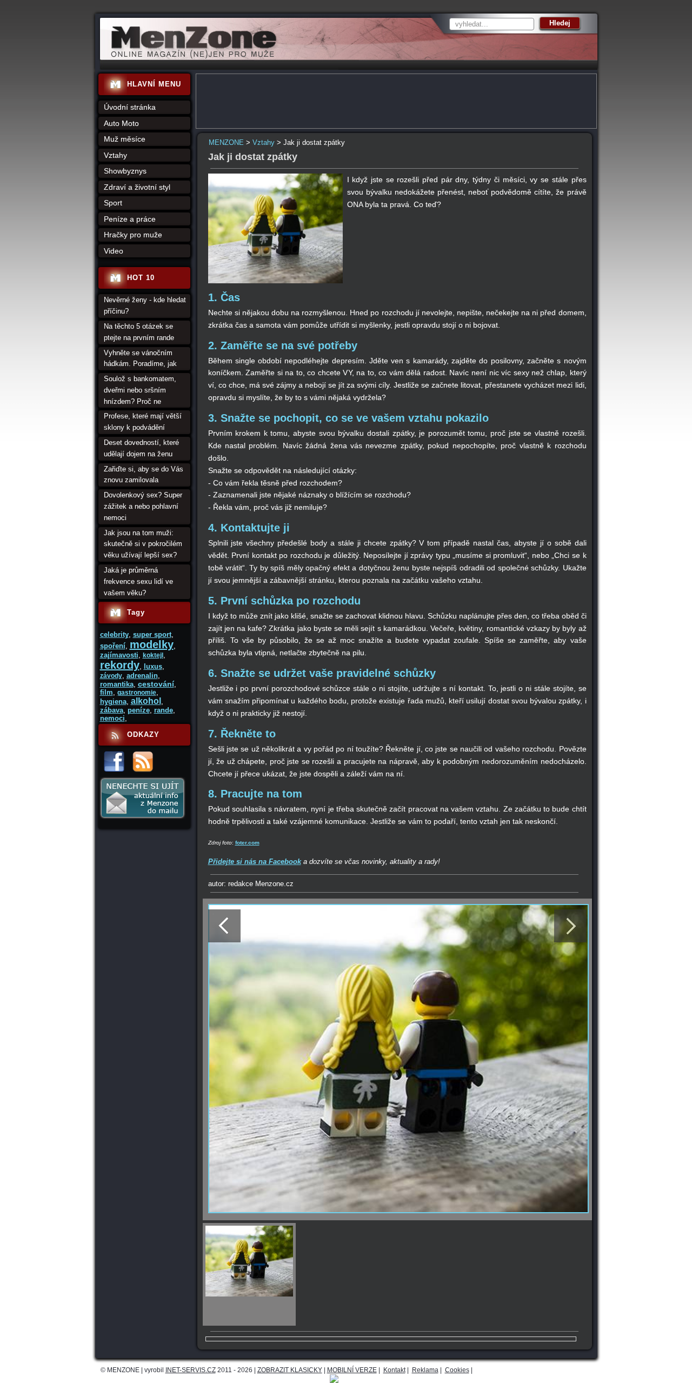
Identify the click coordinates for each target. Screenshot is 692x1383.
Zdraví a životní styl (137, 187)
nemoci (112, 718)
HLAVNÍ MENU (154, 84)
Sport (113, 202)
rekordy (119, 665)
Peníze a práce (130, 219)
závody (111, 676)
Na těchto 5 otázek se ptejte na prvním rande (139, 332)
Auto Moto (121, 123)
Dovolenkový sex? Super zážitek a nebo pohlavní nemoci (143, 506)
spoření (112, 646)
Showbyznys (125, 171)
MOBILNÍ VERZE (352, 1370)
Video (113, 251)
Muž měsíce (124, 139)
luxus (153, 666)
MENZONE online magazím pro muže (190, 57)
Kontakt (394, 1370)
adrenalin (142, 675)
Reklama (425, 1370)
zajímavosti (119, 655)
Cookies (457, 1370)
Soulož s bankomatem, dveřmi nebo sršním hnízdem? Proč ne (140, 390)
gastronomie (136, 692)
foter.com (247, 843)
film (106, 692)
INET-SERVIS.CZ (190, 1370)
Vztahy (263, 142)
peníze (139, 710)
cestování (156, 684)
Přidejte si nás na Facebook (254, 861)
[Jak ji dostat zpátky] (275, 281)
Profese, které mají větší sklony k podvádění (143, 421)
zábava (111, 710)
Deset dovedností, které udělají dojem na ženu (141, 448)
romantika (117, 684)
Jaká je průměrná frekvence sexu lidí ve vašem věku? (138, 581)
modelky (152, 644)
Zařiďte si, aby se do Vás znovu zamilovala (143, 474)
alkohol (146, 701)
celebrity (114, 634)
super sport (152, 634)
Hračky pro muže (133, 234)
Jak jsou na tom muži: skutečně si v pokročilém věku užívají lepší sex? (143, 544)
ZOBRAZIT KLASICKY (289, 1370)
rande (163, 710)
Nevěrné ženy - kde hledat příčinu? (145, 305)
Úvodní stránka (130, 107)
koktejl (153, 655)
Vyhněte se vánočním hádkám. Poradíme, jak (140, 358)
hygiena (113, 701)
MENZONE (226, 142)
